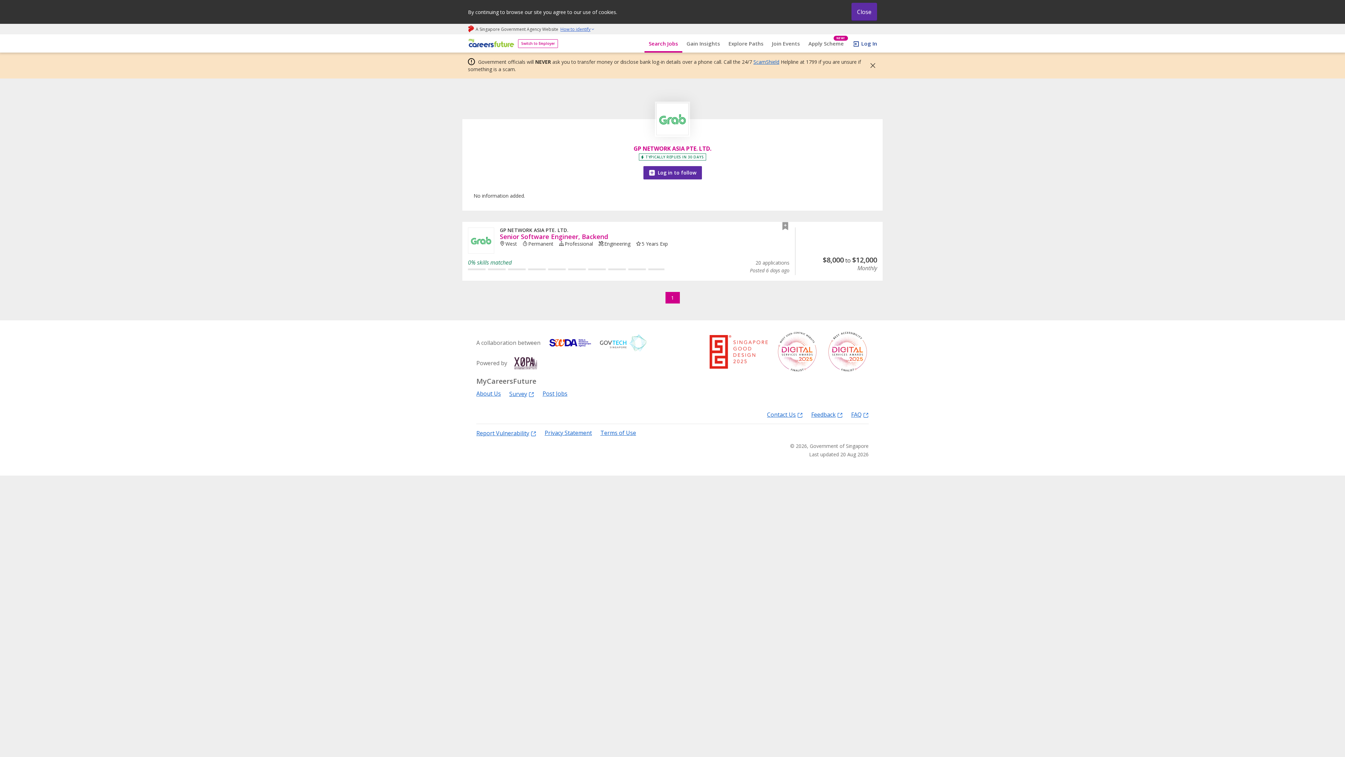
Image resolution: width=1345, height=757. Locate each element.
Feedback (823, 414)
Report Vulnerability (502, 433)
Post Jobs (555, 393)
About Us (488, 393)
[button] (870, 65)
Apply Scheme (826, 44)
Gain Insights (703, 43)
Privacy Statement (568, 433)
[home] (490, 43)
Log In (869, 43)
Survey (518, 393)
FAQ (856, 414)
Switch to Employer (538, 43)
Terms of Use (618, 433)
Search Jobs (663, 43)
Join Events (786, 43)
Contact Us (781, 414)
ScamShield (766, 62)
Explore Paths (746, 43)
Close (864, 12)
